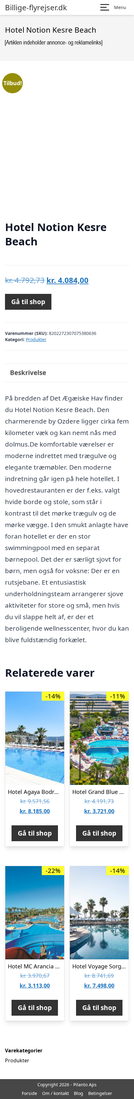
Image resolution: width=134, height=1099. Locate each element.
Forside (29, 1093)
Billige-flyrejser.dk (36, 7)
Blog (78, 1093)
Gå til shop (28, 301)
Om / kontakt (55, 1093)
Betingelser (100, 1093)
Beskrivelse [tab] (28, 372)
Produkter (36, 339)
